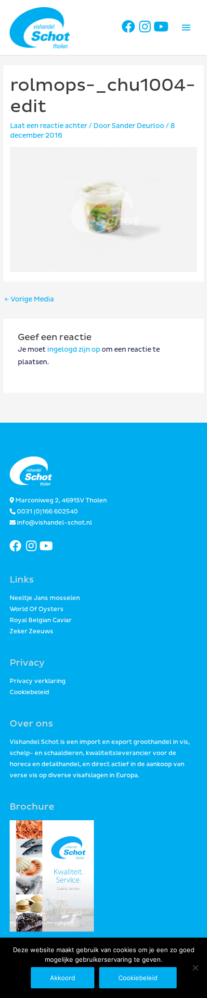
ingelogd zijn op (73, 349)
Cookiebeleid (29, 692)
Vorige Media (29, 299)
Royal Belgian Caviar (41, 620)
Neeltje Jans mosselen (45, 598)
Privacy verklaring (37, 681)
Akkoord (62, 978)
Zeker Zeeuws (31, 631)
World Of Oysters (37, 609)
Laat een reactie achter (48, 126)
